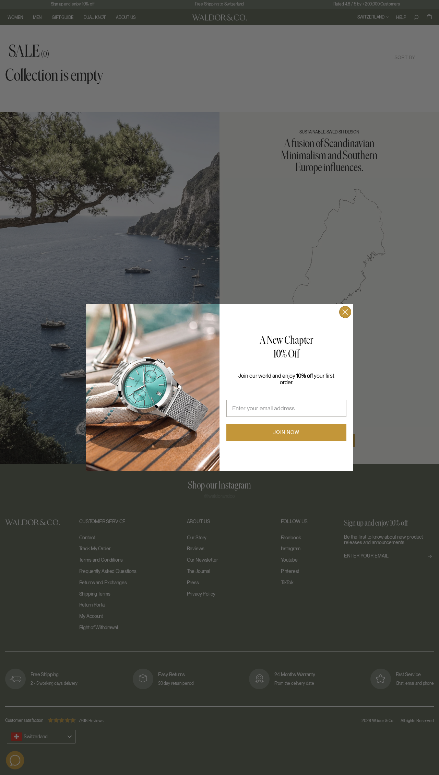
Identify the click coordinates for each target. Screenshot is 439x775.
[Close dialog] (345, 312)
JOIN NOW (286, 432)
